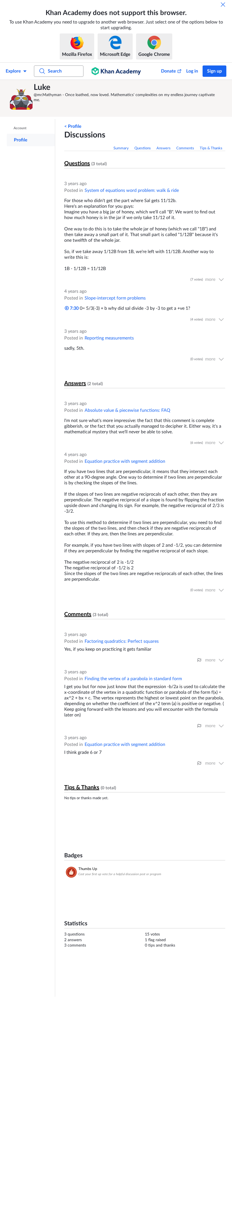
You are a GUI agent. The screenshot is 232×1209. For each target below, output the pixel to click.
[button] (21, 98)
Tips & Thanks (211, 148)
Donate (168, 71)
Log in (192, 71)
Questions (142, 148)
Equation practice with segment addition (125, 461)
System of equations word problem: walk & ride (132, 190)
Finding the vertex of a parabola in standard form (133, 678)
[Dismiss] (222, 4)
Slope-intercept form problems (115, 298)
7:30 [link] (74, 308)
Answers (163, 148)
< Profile (72, 126)
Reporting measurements (109, 338)
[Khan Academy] (116, 71)
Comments (185, 148)
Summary (121, 148)
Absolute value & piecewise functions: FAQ (127, 410)
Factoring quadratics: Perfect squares (122, 641)
